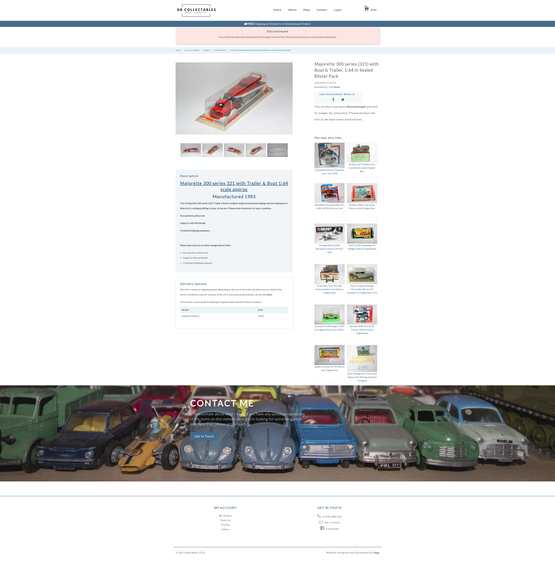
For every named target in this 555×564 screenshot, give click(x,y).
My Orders (225, 515)
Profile (225, 524)
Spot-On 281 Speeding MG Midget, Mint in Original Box (362, 247)
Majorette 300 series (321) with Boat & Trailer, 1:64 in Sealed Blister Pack (261, 50)
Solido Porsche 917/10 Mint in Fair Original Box (329, 368)
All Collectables (191, 50)
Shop (306, 9)
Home (277, 9)
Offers (225, 529)
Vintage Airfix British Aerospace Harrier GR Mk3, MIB (329, 249)
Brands (207, 50)
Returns (226, 520)
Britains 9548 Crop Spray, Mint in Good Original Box (362, 206)
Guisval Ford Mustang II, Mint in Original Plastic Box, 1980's (329, 328)
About (292, 9)
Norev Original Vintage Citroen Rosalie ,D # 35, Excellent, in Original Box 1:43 (362, 289)
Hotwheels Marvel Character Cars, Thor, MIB (329, 172)
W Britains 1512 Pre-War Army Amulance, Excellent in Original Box (329, 289)
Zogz (376, 552)
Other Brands (220, 50)
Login (338, 9)
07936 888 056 (332, 516)
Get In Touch (204, 436)
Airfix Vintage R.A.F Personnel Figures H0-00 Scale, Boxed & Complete (362, 377)
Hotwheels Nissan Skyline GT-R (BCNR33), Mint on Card (329, 206)
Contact (322, 9)
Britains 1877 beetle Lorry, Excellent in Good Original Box (362, 168)
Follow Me (332, 528)
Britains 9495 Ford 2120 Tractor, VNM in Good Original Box (362, 329)
